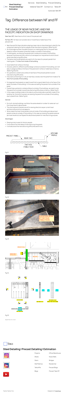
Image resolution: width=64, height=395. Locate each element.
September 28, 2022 (10, 319)
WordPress (58, 391)
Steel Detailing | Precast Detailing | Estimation (16, 6)
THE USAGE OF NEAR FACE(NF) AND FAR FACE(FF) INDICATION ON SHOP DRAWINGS (29, 31)
